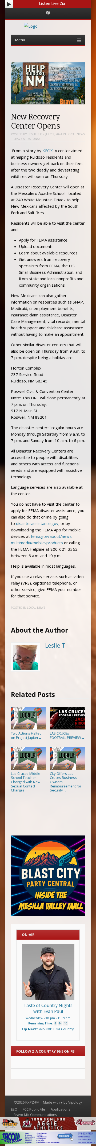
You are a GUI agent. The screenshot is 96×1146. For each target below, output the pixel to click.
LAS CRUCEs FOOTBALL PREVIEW (67, 735)
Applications (60, 1109)
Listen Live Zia (52, 3)
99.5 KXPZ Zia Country (56, 1029)
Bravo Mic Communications (35, 1114)
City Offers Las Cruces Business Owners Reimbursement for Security (65, 782)
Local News (76, 134)
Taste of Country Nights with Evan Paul (48, 1008)
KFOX (47, 150)
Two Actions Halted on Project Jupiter (26, 735)
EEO (14, 1109)
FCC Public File (34, 1109)
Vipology (75, 1102)
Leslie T (33, 134)
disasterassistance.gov (37, 523)
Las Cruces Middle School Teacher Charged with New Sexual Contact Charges (25, 782)
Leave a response (27, 139)
